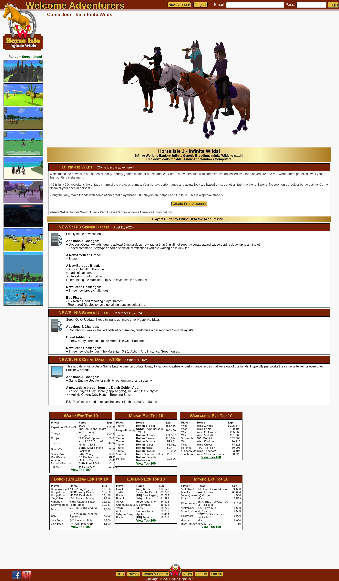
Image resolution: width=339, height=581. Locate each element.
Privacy (133, 574)
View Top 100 (81, 469)
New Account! (179, 5)
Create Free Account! (189, 204)
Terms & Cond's (155, 574)
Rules (187, 574)
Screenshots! (32, 56)
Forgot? (200, 5)
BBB (120, 574)
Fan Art (216, 574)
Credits (201, 574)
